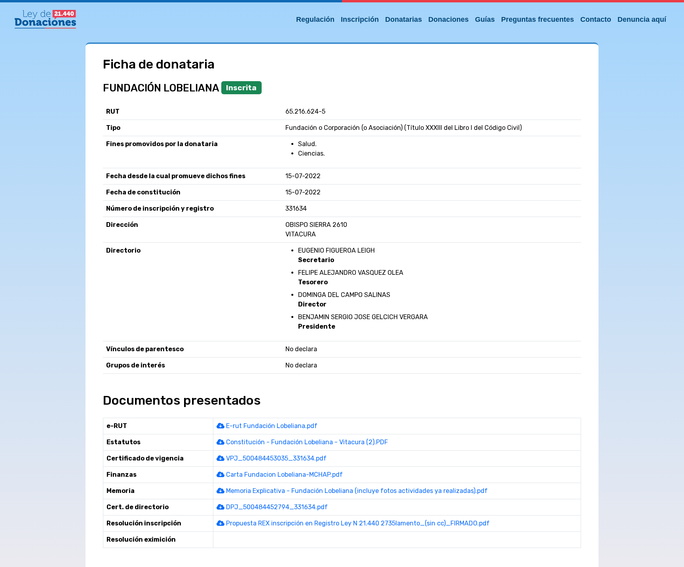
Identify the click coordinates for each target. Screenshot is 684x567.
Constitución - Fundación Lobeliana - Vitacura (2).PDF (306, 442)
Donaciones (448, 19)
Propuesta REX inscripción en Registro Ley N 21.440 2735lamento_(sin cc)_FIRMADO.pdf (357, 523)
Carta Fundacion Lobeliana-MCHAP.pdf (283, 474)
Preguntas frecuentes (537, 19)
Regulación (315, 19)
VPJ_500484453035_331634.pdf (275, 458)
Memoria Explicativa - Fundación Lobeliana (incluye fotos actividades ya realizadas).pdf (356, 491)
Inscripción (360, 19)
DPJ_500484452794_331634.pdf (276, 507)
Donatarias (403, 19)
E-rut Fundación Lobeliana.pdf (270, 426)
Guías (485, 19)
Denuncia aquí (642, 19)
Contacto (595, 19)
